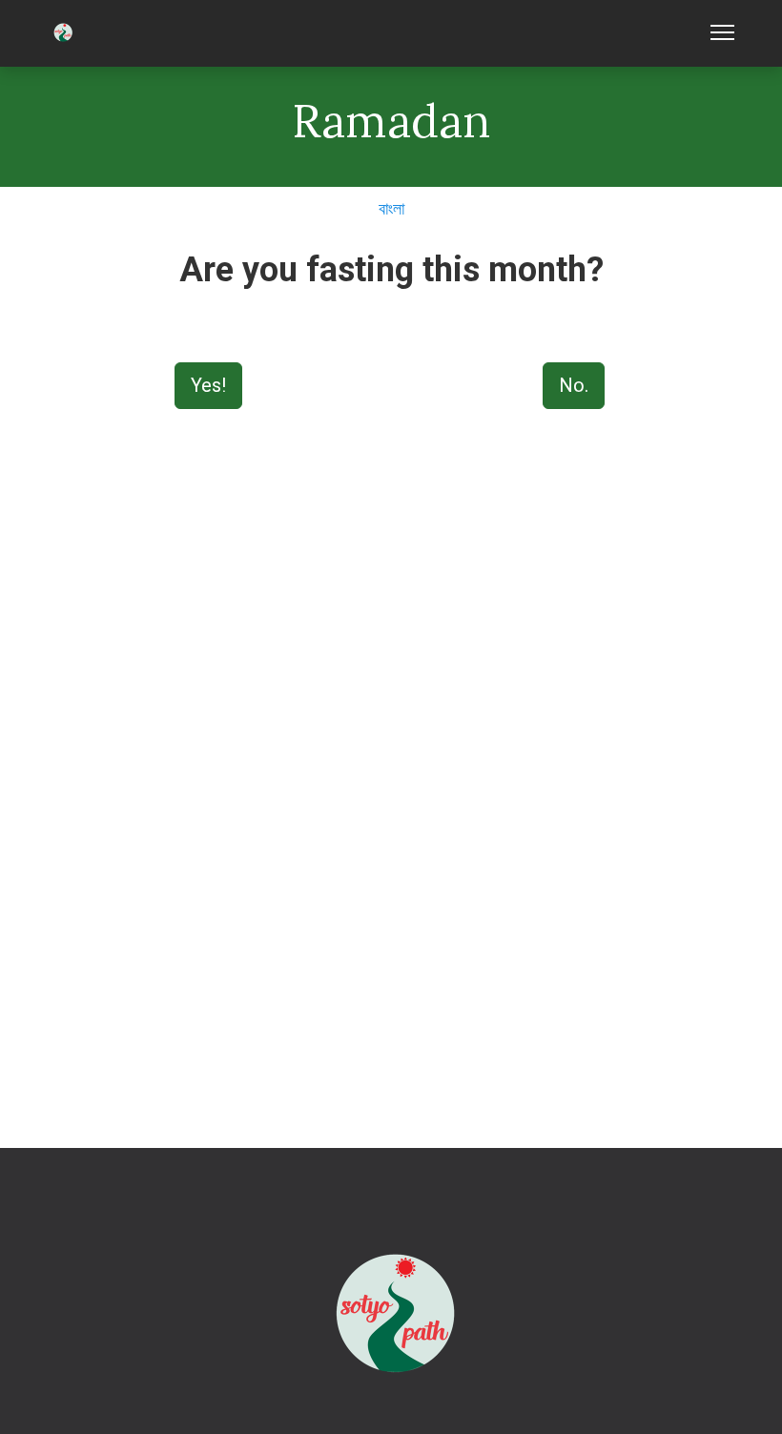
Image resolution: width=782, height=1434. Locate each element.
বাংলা (391, 208)
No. (573, 385)
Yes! (208, 385)
